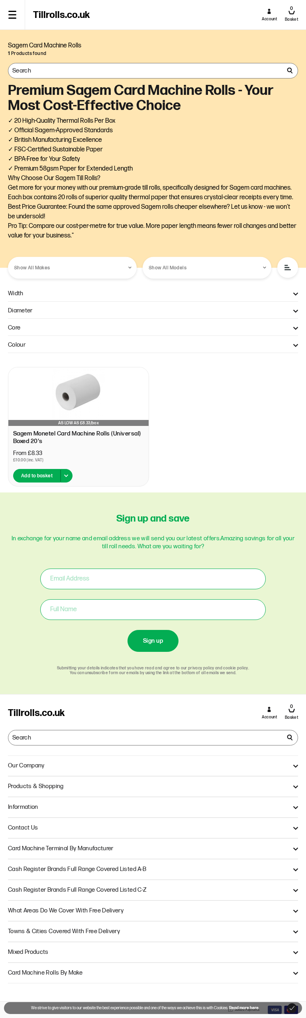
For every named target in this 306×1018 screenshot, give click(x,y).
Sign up (153, 640)
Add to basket (37, 476)
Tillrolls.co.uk (61, 15)
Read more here (244, 1008)
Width (16, 293)
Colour (17, 344)
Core (14, 327)
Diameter (20, 310)
